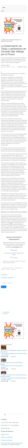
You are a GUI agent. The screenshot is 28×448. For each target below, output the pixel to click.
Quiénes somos (4, 434)
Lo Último (5, 313)
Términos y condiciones (7, 437)
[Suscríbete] (14, 250)
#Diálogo (14, 269)
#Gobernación (18, 268)
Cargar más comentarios (7, 277)
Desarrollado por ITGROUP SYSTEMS (10, 444)
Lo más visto (6, 312)
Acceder (15, 257)
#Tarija (8, 269)
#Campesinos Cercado (7, 268)
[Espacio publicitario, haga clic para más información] (14, 25)
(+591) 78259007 (11, 262)
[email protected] (5, 428)
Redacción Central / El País (8, 66)
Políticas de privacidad (6, 440)
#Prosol (3, 269)
